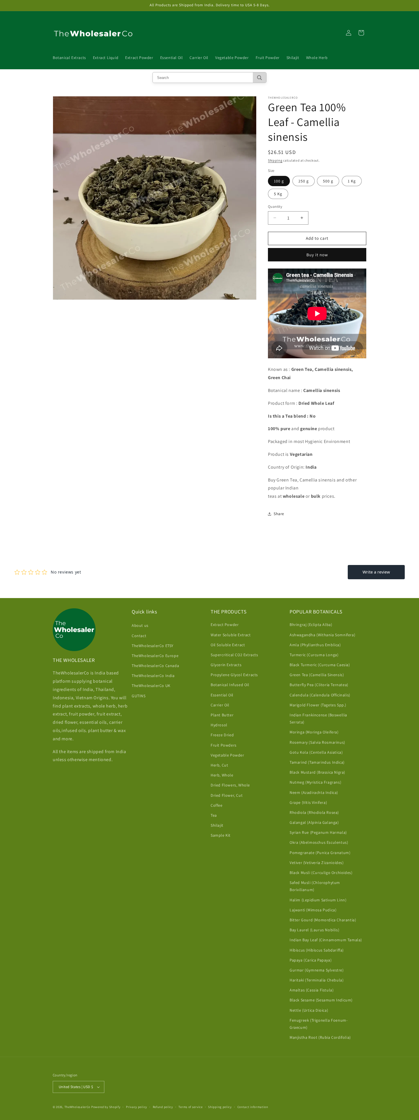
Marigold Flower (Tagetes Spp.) (318, 705)
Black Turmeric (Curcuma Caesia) (320, 664)
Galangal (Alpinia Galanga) (314, 822)
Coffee (217, 805)
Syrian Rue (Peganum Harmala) (318, 832)
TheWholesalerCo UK (151, 685)
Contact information (252, 1107)
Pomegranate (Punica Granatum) (320, 852)
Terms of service (190, 1107)
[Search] (259, 77)
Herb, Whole (222, 775)
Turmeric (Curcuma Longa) (314, 654)
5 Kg (278, 193)
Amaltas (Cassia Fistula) (311, 990)
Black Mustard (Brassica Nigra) (317, 772)
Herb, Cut (219, 765)
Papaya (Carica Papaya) (310, 960)
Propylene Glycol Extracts (234, 674)
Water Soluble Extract (231, 634)
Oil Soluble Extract (228, 644)
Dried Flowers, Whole (230, 785)
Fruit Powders (224, 745)
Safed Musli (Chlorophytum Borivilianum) (315, 886)
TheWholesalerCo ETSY (153, 645)
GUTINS (139, 695)
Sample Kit (221, 835)
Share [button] (279, 513)
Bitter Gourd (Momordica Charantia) (323, 919)
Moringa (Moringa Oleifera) (314, 732)
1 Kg (352, 181)
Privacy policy (136, 1107)
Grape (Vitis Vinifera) (308, 802)
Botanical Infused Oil (230, 684)
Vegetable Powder (227, 755)
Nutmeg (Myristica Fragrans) (315, 782)
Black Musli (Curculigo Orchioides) (321, 872)
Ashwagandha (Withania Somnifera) (322, 634)
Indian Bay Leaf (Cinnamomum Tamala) (326, 939)
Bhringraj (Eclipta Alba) (311, 624)
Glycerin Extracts (226, 664)
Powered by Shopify (106, 1107)
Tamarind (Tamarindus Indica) (317, 762)
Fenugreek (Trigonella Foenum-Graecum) (318, 1024)
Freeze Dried (222, 734)
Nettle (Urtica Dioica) (309, 1010)
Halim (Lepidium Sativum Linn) (318, 899)
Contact (139, 635)
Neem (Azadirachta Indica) (314, 792)
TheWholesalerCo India (153, 675)
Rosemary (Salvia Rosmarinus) (317, 742)
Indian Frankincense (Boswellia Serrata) (318, 718)
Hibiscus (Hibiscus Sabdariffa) (317, 950)
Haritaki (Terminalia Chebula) (316, 980)
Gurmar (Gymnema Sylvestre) (317, 970)
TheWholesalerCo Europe (155, 655)
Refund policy (163, 1107)
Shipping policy (220, 1107)
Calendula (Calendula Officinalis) (320, 695)
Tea (214, 815)
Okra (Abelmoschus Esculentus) (319, 842)
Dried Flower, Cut (227, 795)
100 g (279, 181)
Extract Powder (225, 624)
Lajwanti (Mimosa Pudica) (313, 909)
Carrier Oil (220, 705)
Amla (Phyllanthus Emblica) (315, 644)
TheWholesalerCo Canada (155, 665)
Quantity (275, 206)
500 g (328, 181)
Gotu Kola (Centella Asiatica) (316, 752)
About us (140, 625)
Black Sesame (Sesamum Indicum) (321, 1000)
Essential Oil (222, 695)
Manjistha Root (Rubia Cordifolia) (320, 1037)
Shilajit (217, 825)
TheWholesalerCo (77, 1107)
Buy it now (317, 254)
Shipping (275, 160)
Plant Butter (222, 714)
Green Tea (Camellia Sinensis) (317, 674)
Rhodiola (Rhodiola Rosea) (314, 812)
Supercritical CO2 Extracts (234, 654)
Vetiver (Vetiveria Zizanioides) (317, 862)
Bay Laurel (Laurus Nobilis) (314, 929)
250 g (303, 181)
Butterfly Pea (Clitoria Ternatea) (319, 684)
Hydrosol (219, 724)
